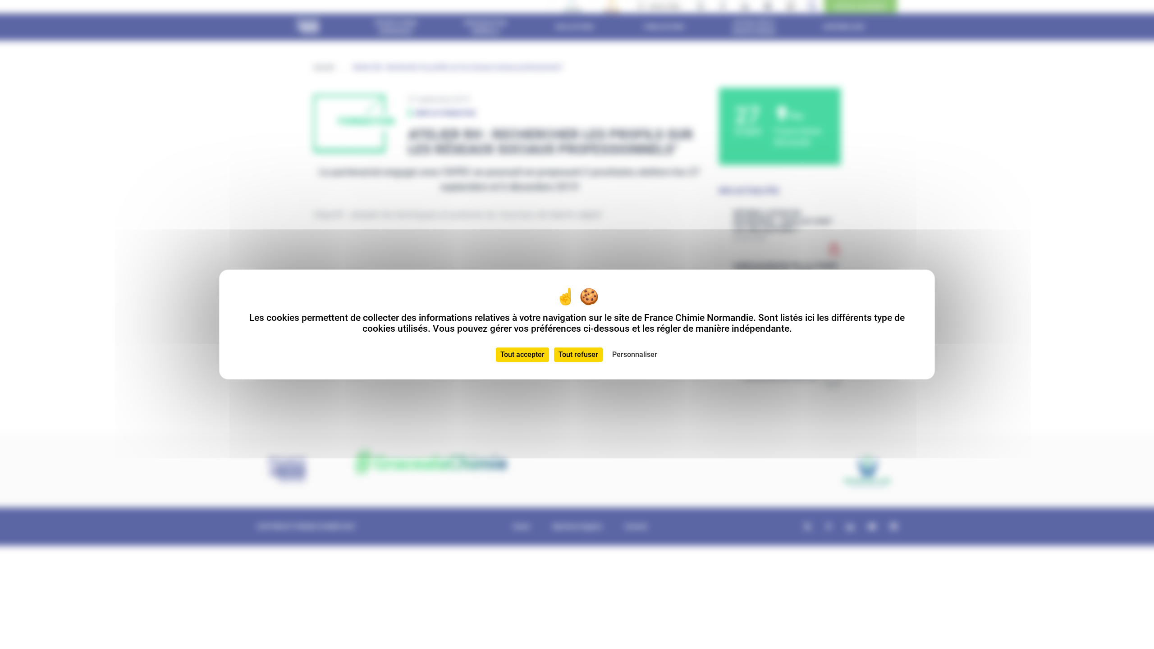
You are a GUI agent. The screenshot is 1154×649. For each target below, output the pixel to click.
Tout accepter (522, 354)
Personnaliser (634, 354)
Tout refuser (578, 354)
